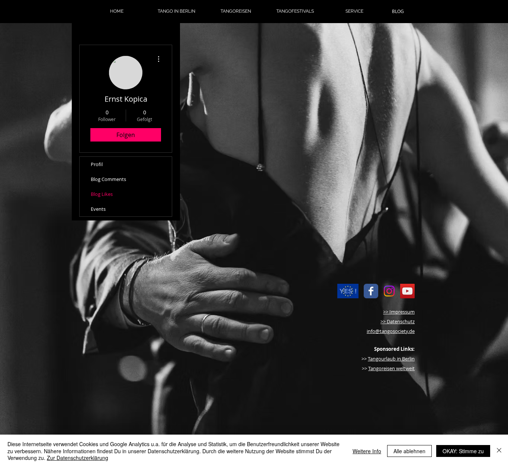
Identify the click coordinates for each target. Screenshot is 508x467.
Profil (97, 164)
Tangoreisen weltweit (391, 368)
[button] (176, 11)
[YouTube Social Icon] (407, 291)
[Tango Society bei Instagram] (389, 291)
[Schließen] (499, 451)
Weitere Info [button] (367, 451)
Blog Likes (102, 194)
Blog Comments (108, 179)
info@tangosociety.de (391, 331)
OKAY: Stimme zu (463, 451)
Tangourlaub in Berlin (391, 358)
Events (98, 209)
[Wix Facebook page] (371, 291)
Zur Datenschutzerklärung (77, 457)
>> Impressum (399, 311)
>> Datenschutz (397, 321)
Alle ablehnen (409, 451)
